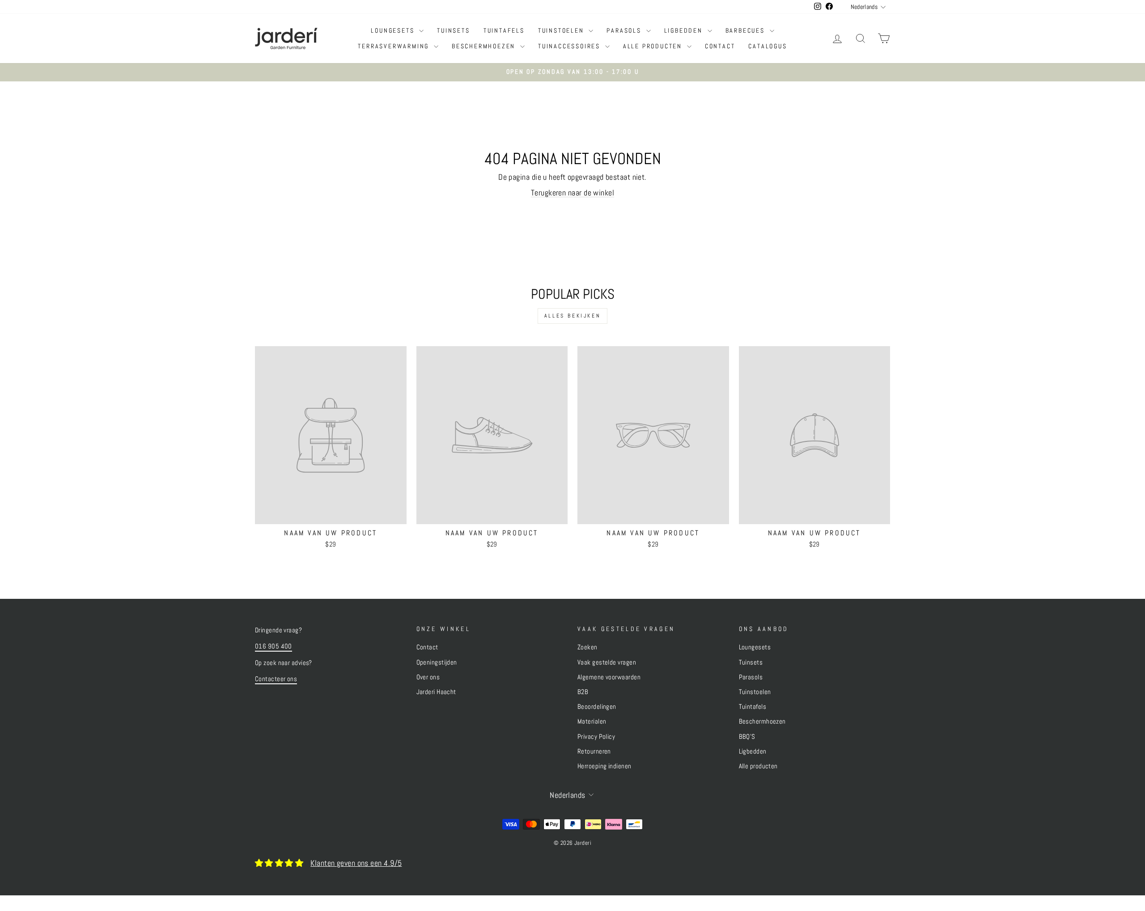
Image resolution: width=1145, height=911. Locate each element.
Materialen (591, 721)
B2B (582, 691)
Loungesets (394, 30)
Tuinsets (453, 30)
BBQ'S (747, 736)
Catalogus (767, 46)
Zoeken (587, 647)
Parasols (625, 30)
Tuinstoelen (562, 30)
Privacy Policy (596, 736)
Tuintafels (504, 30)
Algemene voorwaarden (608, 677)
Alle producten (654, 46)
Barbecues (746, 30)
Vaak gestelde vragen (606, 662)
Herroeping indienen (604, 766)
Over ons (428, 677)
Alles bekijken (572, 315)
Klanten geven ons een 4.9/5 (356, 863)
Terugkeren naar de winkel (572, 192)
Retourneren (594, 751)
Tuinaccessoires (570, 46)
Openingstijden (436, 662)
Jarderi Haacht (436, 691)
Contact (720, 46)
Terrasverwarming (395, 46)
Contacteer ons (276, 678)
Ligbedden (684, 30)
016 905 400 (273, 646)
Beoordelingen (596, 706)
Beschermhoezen (485, 46)
